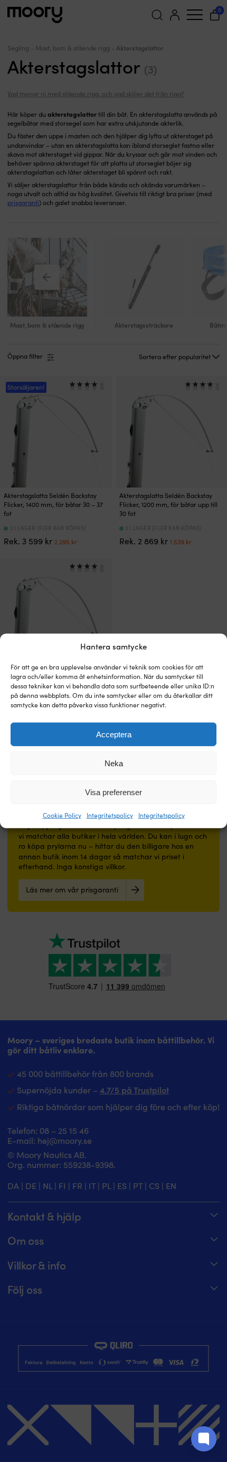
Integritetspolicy (110, 815)
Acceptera (113, 734)
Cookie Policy (62, 815)
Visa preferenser (113, 792)
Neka (114, 763)
